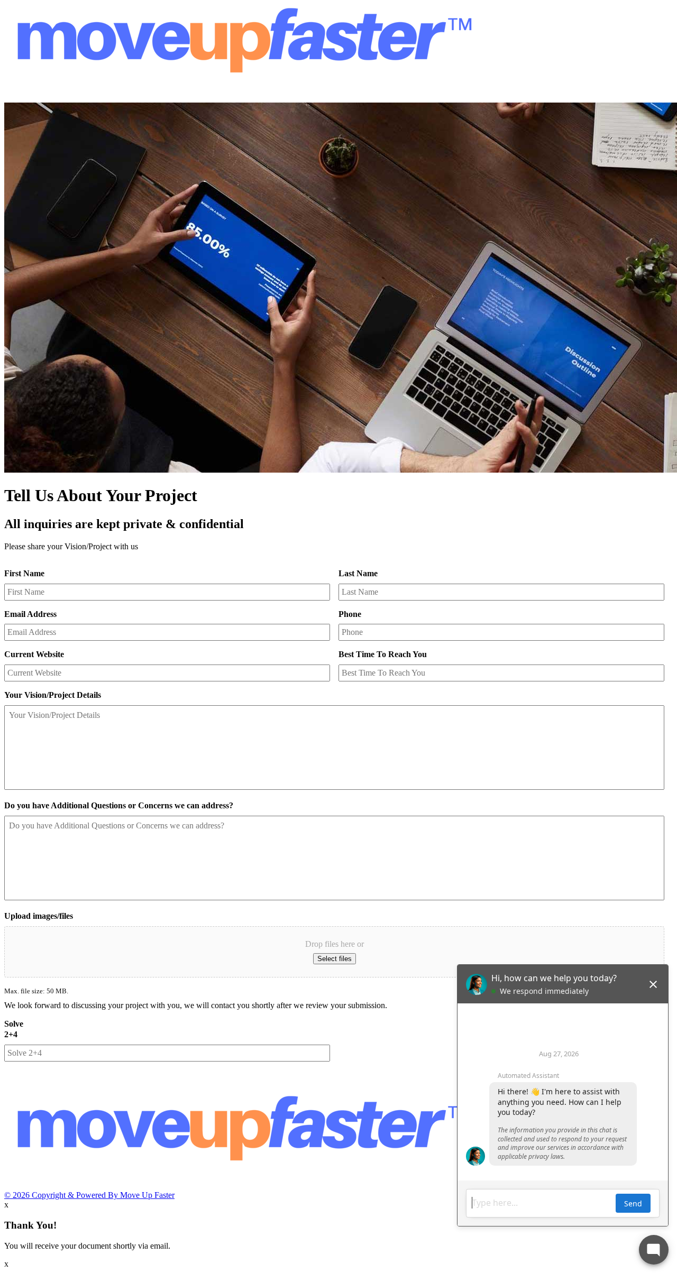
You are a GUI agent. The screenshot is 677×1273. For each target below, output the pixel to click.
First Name (24, 573)
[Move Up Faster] (242, 97)
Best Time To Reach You (382, 654)
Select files (334, 959)
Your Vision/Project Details (52, 694)
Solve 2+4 (13, 1029)
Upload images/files (38, 915)
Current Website (34, 654)
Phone (349, 614)
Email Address (30, 614)
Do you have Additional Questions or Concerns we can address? (118, 805)
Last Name (358, 573)
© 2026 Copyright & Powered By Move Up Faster (89, 1195)
